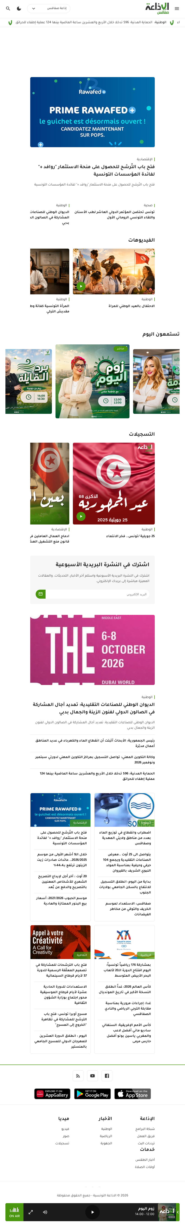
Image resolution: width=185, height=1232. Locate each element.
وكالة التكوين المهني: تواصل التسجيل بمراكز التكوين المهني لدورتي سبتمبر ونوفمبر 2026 (95, 760)
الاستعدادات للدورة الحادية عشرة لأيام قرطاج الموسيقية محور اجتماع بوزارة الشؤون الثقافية (63, 995)
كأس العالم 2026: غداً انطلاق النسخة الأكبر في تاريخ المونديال (125, 989)
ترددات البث (146, 1144)
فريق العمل (146, 1136)
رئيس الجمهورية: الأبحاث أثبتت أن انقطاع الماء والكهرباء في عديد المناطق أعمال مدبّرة (95, 743)
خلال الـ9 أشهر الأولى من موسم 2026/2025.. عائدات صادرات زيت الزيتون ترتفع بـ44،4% (62, 860)
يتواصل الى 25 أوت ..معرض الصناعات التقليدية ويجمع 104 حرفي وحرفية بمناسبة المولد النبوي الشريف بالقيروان (127, 863)
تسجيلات (62, 1144)
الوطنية (147, 300)
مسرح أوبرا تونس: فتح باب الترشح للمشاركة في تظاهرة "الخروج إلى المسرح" (64, 1020)
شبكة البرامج (145, 1129)
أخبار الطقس (145, 1160)
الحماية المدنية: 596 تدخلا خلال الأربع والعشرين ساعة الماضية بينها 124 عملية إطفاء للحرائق (97, 776)
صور (66, 1136)
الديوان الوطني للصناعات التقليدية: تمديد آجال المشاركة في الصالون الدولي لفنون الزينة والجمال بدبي (94, 709)
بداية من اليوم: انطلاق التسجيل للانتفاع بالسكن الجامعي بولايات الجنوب (125, 887)
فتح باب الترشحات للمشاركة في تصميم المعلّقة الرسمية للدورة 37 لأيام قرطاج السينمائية (61, 971)
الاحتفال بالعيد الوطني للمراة (132, 306)
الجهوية (146, 823)
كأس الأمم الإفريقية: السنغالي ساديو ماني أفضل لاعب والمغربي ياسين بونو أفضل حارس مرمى (126, 1034)
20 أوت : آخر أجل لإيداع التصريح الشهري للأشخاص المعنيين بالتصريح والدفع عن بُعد (62, 882)
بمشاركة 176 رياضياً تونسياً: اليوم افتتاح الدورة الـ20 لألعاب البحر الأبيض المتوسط (127, 971)
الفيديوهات (141, 241)
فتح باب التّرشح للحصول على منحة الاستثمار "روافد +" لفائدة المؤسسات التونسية (96, 171)
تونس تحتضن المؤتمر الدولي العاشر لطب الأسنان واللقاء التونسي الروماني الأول (114, 215)
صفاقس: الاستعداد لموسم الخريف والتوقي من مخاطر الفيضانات (128, 909)
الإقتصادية (145, 160)
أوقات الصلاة (145, 1167)
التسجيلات (142, 435)
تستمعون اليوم (161, 335)
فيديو (65, 1129)
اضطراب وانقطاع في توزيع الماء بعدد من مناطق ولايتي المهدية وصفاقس (125, 838)
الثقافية (82, 955)
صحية (148, 206)
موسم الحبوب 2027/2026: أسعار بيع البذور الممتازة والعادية (61, 901)
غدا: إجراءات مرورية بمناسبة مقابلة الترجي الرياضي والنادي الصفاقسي (128, 1009)
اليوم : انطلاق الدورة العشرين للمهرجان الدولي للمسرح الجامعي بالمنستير (60, 1042)
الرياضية (146, 955)
